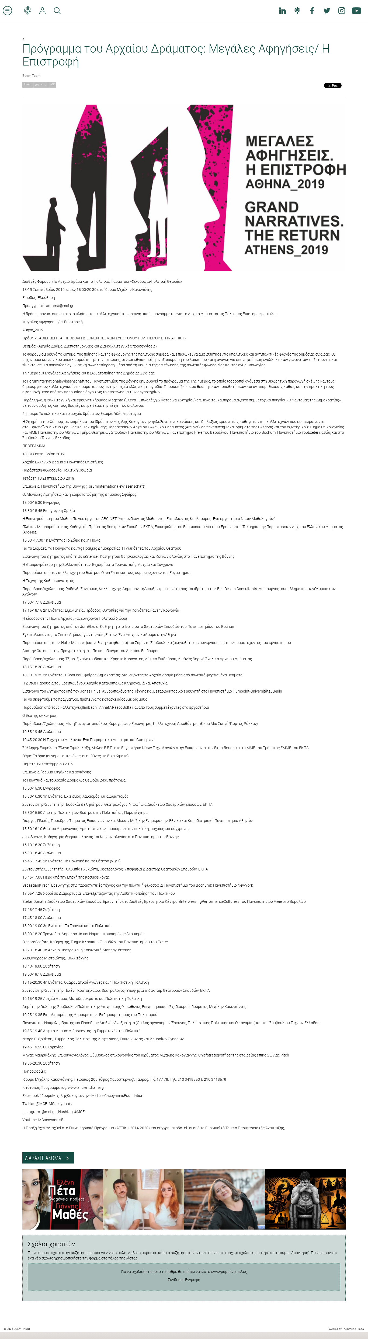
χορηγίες (40, 84)
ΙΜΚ (52, 84)
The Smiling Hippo (353, 1329)
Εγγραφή (192, 1279)
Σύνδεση (175, 1279)
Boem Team (31, 75)
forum (27, 84)
